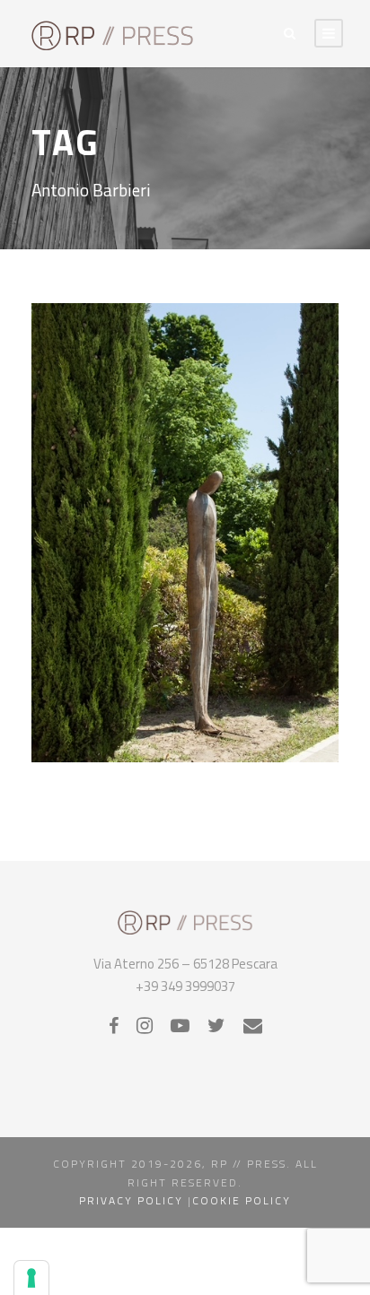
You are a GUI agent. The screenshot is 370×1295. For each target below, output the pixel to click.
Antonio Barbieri (169, 581)
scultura (278, 671)
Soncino (138, 690)
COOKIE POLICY (241, 1200)
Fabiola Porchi (189, 635)
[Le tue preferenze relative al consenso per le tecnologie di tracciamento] (31, 1278)
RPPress (148, 671)
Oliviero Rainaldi (198, 653)
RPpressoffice (213, 671)
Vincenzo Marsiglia (214, 690)
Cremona (122, 635)
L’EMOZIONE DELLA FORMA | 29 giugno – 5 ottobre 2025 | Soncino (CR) (185, 538)
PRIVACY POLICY (131, 1200)
